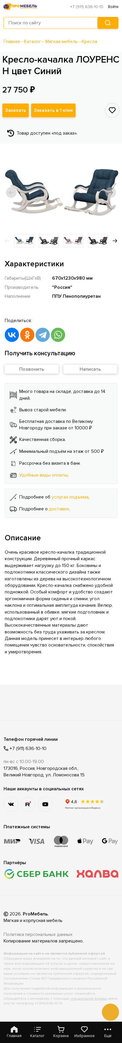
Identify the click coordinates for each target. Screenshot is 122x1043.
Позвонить (31, 369)
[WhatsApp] (58, 335)
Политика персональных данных (38, 934)
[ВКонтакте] (12, 335)
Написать (90, 369)
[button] (11, 192)
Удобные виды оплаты (43, 475)
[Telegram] (43, 335)
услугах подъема (70, 497)
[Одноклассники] (27, 335)
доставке (59, 509)
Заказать (15, 110)
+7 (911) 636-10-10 (86, 6)
